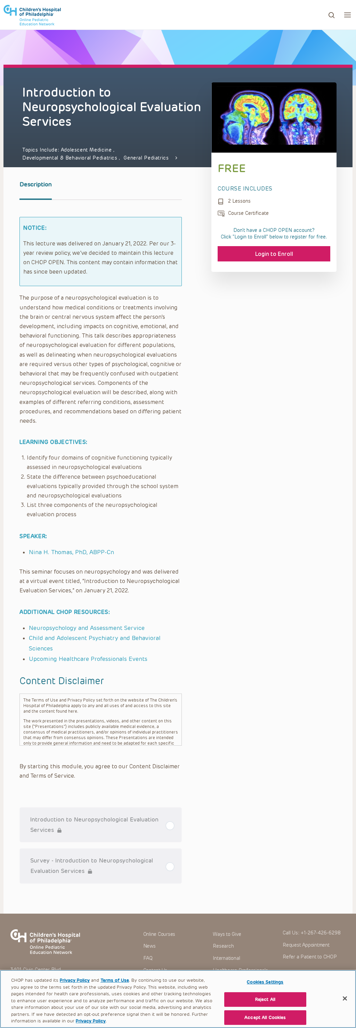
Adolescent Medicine (87, 150)
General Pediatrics (146, 158)
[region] (178, 999)
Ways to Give (227, 934)
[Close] (345, 998)
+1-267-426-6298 (321, 933)
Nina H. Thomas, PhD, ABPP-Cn (71, 552)
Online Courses (159, 934)
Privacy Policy (75, 980)
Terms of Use (114, 980)
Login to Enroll (274, 254)
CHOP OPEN (32, 15)
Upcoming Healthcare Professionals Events (88, 658)
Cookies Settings (265, 982)
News (149, 946)
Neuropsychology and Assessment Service (87, 627)
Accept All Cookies (265, 1017)
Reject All (265, 999)
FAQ (148, 958)
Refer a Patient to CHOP (310, 957)
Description (35, 184)
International (226, 958)
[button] (347, 14)
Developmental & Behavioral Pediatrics (70, 158)
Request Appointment (306, 945)
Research (223, 946)
